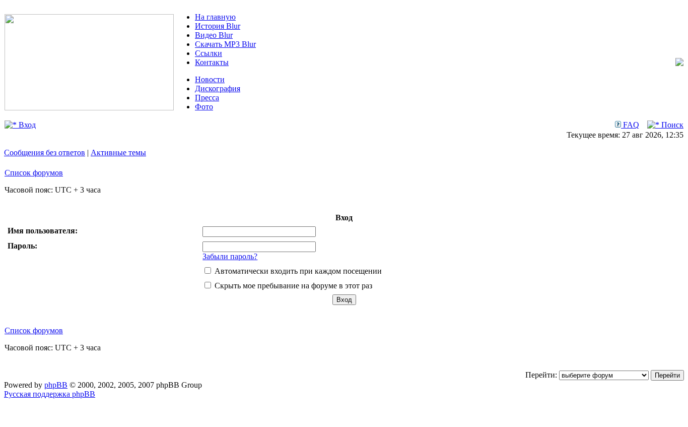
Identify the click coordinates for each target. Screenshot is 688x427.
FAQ (630, 124)
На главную (215, 17)
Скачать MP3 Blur (225, 44)
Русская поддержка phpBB (49, 394)
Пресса (207, 97)
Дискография (217, 88)
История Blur (217, 26)
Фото (204, 106)
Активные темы (118, 152)
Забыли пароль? (229, 256)
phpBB (55, 385)
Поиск (671, 124)
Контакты (212, 62)
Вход (26, 124)
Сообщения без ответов (44, 152)
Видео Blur (214, 35)
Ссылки (208, 53)
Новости (210, 79)
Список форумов (34, 172)
